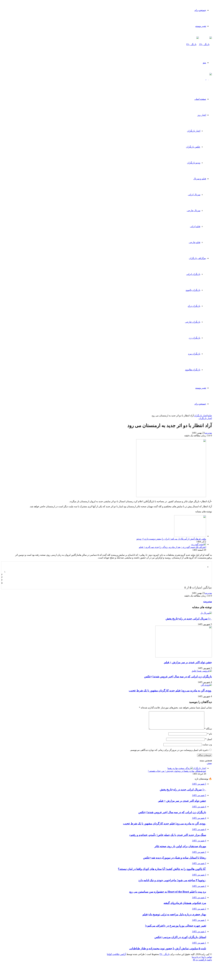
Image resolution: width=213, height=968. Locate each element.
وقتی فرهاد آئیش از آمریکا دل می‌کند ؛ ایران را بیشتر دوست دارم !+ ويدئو (171, 539)
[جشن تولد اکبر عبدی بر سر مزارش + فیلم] (183, 656)
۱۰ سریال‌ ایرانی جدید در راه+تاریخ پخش (189, 618)
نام (209, 734)
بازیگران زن (194, 338)
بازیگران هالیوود (192, 369)
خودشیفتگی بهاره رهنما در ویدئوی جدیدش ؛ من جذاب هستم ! (177, 771)
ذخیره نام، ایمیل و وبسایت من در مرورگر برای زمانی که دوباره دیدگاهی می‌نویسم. (169, 750)
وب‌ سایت (207, 744)
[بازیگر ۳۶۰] (199, 44)
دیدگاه (208, 728)
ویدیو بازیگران (193, 163)
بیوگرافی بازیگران (197, 258)
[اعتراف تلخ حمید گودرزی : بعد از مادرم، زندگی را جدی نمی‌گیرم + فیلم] (198, 544)
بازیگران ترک (194, 306)
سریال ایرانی (194, 194)
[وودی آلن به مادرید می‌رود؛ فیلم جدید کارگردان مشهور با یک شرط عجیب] (206, 685)
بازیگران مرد (194, 354)
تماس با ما (206, 957)
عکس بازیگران (193, 147)
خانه (210, 415)
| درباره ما (196, 957)
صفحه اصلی (200, 99)
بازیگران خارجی (192, 322)
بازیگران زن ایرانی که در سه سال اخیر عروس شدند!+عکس (178, 676)
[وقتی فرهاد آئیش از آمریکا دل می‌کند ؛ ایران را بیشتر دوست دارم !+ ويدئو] (190, 536)
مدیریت (208, 433)
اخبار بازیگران (193, 131)
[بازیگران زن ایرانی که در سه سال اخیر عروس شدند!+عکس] (202, 671)
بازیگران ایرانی (193, 274)
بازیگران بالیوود (193, 290)
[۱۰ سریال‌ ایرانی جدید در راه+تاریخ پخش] (206, 613)
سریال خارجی (193, 210)
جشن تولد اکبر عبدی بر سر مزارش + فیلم (187, 662)
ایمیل (208, 739)
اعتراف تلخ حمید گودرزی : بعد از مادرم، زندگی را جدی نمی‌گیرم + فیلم (172, 547)
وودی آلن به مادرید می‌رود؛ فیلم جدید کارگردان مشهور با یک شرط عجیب (170, 690)
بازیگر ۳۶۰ (165, 954)
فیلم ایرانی (195, 226)
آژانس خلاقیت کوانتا (116, 954)
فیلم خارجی (194, 242)
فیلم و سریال (199, 178)
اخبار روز (201, 115)
